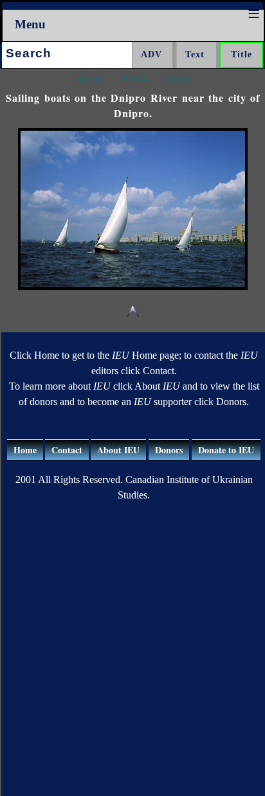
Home (25, 450)
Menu (30, 24)
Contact (66, 450)
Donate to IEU (226, 450)
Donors (169, 450)
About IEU (118, 450)
